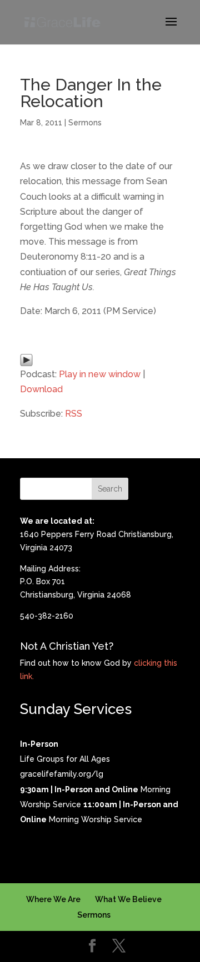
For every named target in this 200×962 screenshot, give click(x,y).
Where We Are (53, 899)
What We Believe (128, 899)
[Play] (26, 358)
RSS (73, 413)
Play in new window (100, 374)
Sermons (85, 122)
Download (41, 389)
